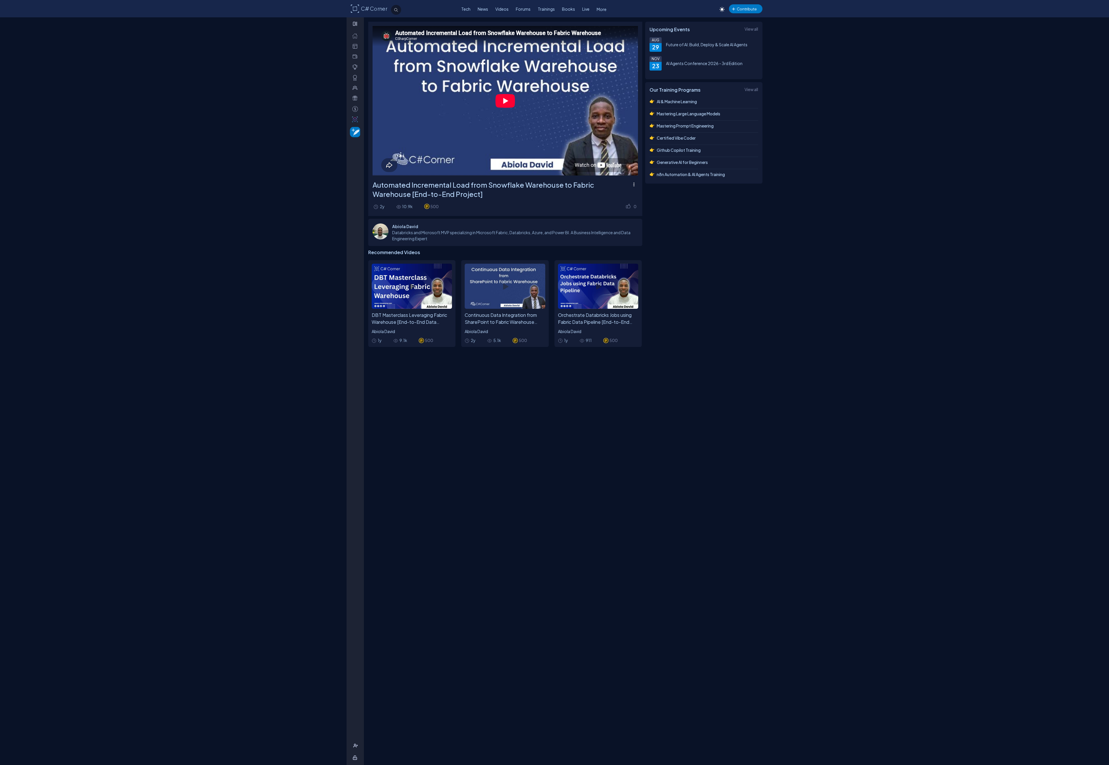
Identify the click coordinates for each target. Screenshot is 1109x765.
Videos (502, 9)
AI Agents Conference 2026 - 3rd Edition (704, 63)
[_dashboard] (356, 46)
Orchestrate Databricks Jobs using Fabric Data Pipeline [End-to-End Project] (595, 322)
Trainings (546, 9)
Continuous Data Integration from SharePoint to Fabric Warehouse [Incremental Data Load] (501, 322)
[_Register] (356, 745)
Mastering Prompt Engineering (685, 125)
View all (751, 29)
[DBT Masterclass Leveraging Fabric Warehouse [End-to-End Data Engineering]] (412, 286)
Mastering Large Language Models (688, 113)
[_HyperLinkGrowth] (354, 131)
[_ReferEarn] (356, 98)
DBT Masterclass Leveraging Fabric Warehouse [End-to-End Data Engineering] (409, 322)
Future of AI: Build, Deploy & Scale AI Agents (706, 44)
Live (585, 9)
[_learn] (356, 67)
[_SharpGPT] (356, 119)
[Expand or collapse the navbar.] (355, 23)
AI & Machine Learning (677, 101)
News (483, 9)
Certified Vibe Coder (676, 138)
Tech (465, 9)
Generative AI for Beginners (682, 162)
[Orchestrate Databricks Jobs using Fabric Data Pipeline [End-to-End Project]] (598, 286)
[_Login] (356, 757)
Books (568, 9)
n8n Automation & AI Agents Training (691, 174)
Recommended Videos (394, 252)
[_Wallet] (356, 56)
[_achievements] (356, 77)
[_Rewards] (356, 109)
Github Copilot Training (679, 150)
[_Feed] (356, 36)
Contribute (747, 8)
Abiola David (383, 331)
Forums (523, 9)
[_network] (356, 88)
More (601, 9)
